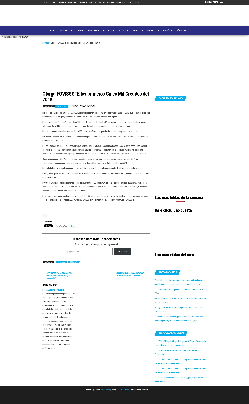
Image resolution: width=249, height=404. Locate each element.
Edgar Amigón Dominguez (85, 106)
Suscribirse (122, 251)
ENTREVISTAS (153, 30)
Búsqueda (181, 30)
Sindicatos (138, 30)
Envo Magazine (123, 389)
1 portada (61, 262)
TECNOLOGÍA (65, 30)
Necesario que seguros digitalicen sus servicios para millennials (130, 274)
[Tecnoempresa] (44, 30)
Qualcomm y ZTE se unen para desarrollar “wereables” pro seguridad (59, 275)
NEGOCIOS (108, 30)
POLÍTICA (123, 30)
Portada (45, 43)
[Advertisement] (124, 66)
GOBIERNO (73, 262)
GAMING (80, 30)
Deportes (93, 30)
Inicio (52, 30)
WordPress (105, 389)
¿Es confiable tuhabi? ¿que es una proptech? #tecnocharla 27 (180, 289)
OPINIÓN (167, 30)
